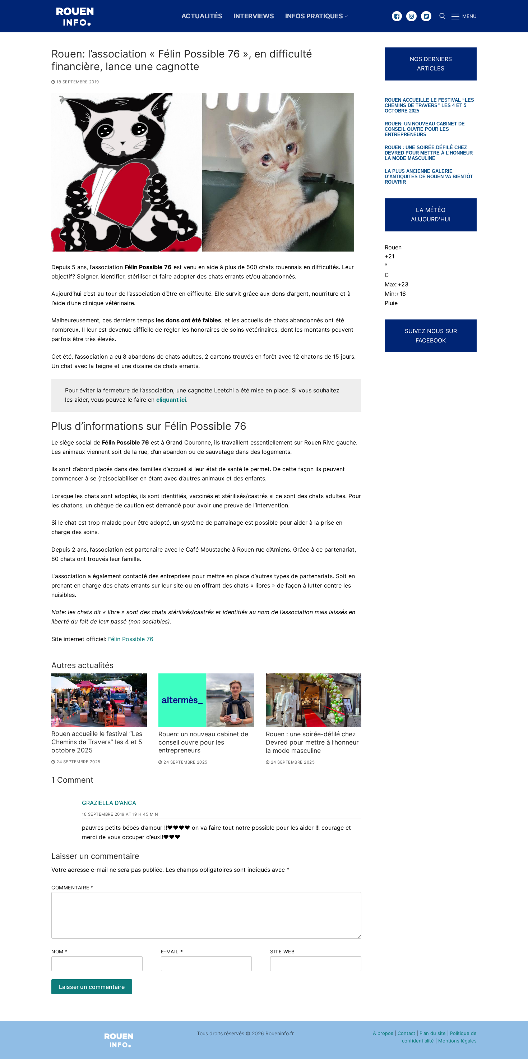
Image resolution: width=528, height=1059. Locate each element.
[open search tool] (442, 16)
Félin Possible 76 (130, 639)
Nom (59, 951)
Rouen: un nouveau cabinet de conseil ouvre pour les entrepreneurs (203, 742)
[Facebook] (397, 16)
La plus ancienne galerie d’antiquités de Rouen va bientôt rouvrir (429, 177)
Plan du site (433, 1033)
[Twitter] (426, 16)
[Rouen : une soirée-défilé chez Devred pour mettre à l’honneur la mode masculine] (313, 700)
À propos (383, 1033)
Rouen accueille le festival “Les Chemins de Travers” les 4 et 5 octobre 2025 (96, 742)
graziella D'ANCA (109, 802)
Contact (406, 1033)
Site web (282, 951)
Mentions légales (457, 1041)
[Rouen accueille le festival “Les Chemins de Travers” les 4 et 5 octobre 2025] (99, 700)
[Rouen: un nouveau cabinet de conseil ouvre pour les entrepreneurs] (206, 700)
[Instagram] (411, 16)
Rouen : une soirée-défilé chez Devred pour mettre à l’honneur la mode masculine (312, 742)
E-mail (172, 951)
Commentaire (72, 887)
